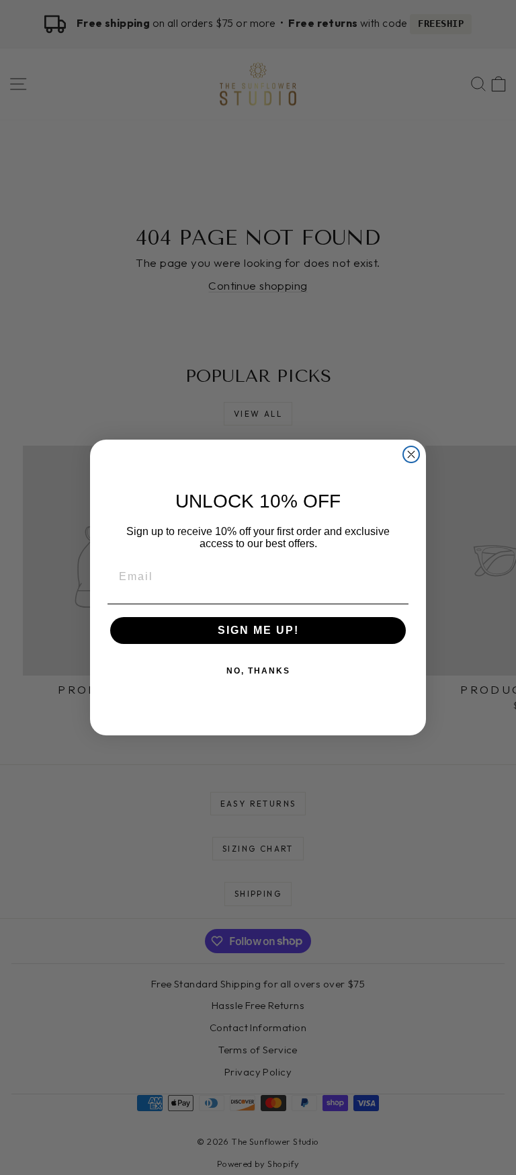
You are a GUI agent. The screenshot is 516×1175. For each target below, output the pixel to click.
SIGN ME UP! (258, 630)
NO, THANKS (258, 671)
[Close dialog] (411, 454)
